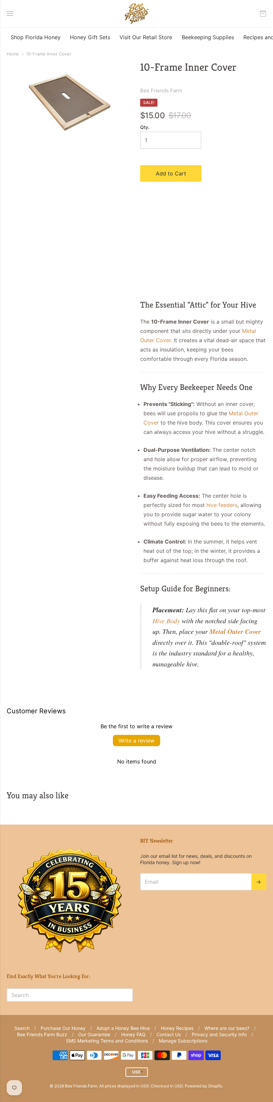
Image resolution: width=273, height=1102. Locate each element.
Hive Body (166, 620)
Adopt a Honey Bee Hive (123, 1028)
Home (13, 53)
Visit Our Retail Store (146, 37)
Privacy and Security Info (219, 1034)
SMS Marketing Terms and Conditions (107, 1041)
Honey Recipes (177, 1028)
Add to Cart (171, 173)
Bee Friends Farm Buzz (42, 1034)
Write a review (136, 740)
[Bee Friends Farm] (136, 13)
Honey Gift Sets (90, 37)
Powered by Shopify (203, 1085)
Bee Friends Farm (161, 90)
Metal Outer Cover (235, 631)
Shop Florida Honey (36, 37)
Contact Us (168, 1034)
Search (22, 1028)
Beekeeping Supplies (208, 37)
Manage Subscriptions (183, 1041)
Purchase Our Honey (63, 1028)
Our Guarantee (94, 1034)
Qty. (144, 127)
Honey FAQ (133, 1034)
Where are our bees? (226, 1028)
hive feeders (221, 505)
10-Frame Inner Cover (48, 53)
